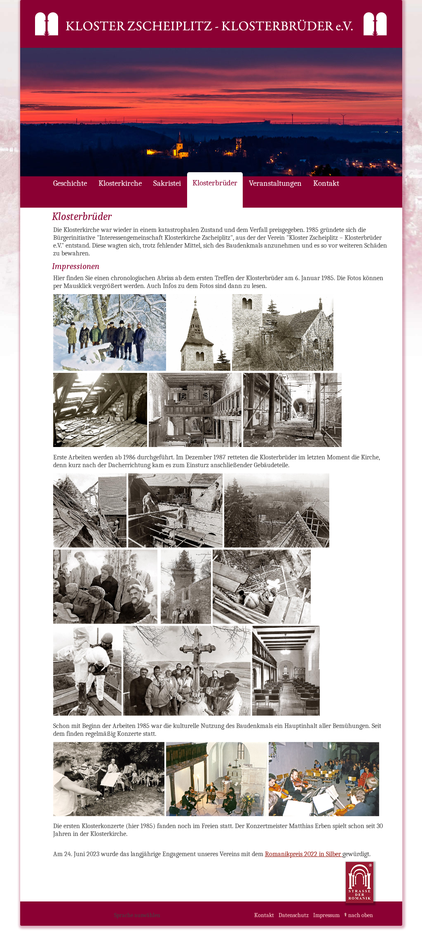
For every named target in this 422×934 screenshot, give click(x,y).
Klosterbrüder (214, 182)
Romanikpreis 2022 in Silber (303, 854)
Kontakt (326, 183)
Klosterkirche (120, 183)
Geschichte (70, 183)
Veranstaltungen (275, 183)
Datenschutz (294, 915)
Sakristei (167, 183)
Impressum (326, 915)
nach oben (360, 915)
